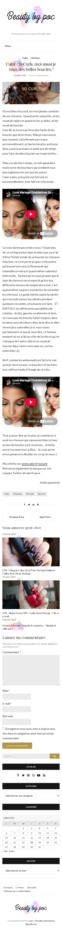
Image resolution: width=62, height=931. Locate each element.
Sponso (41, 493)
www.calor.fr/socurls (35, 463)
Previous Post (16, 517)
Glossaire (31, 887)
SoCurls (30, 493)
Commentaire (11, 652)
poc (31, 920)
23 (31, 842)
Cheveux (35, 57)
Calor (25, 57)
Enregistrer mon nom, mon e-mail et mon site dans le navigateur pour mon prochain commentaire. (28, 733)
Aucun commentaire (38, 75)
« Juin (4, 851)
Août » (12, 851)
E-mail (7, 703)
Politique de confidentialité (17, 891)
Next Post (45, 517)
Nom (6, 690)
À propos (8, 887)
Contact (20, 887)
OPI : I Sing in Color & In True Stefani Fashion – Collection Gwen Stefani (29, 572)
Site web (7, 716)
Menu (8, 45)
